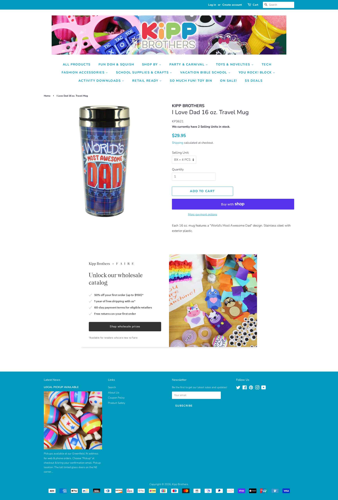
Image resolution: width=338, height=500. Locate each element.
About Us (113, 392)
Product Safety (116, 403)
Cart (255, 5)
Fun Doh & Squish (116, 64)
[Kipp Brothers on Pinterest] (251, 388)
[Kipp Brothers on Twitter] (238, 388)
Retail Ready (145, 81)
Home (47, 95)
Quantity (178, 169)
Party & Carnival (187, 64)
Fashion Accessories (84, 72)
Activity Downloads (100, 81)
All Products (77, 64)
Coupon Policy (116, 398)
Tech (266, 64)
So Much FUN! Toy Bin (191, 81)
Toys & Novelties (233, 64)
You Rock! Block (256, 72)
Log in (212, 5)
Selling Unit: (180, 153)
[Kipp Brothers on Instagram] (257, 388)
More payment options (202, 214)
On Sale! (228, 81)
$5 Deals (253, 81)
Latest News (52, 380)
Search (112, 387)
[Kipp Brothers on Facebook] (244, 388)
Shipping (177, 143)
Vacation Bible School (204, 72)
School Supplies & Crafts (143, 72)
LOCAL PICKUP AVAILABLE (61, 387)
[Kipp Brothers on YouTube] (263, 388)
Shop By (150, 64)
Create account (232, 5)
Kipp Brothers (180, 484)
